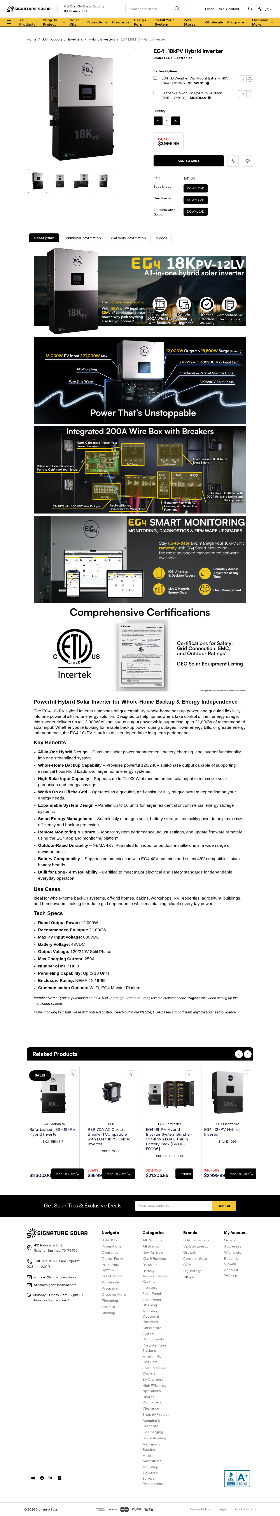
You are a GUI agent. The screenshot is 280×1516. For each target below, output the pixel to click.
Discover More (260, 22)
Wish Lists (232, 1252)
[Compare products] (258, 9)
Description (44, 238)
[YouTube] (33, 1479)
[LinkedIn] (51, 1479)
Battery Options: (166, 71)
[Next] (248, 1054)
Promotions (97, 22)
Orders (230, 1240)
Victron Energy (195, 1246)
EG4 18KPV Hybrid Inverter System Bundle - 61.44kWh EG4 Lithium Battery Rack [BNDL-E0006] (169, 1139)
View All (189, 1277)
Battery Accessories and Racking (155, 1276)
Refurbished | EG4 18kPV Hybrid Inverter (52, 1132)
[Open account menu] (268, 9)
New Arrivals (152, 1252)
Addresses (232, 1246)
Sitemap (108, 1313)
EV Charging (152, 1432)
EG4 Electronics (196, 1240)
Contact (232, 9)
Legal (222, 1509)
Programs (236, 22)
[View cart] (248, 9)
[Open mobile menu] (11, 22)
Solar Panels (152, 1293)
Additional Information (82, 238)
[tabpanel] (53, 1124)
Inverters (149, 1287)
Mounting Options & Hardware (150, 1316)
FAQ (220, 9)
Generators (151, 1327)
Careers (108, 1306)
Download (195, 188)
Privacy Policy (200, 1509)
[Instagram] (59, 1479)
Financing (110, 1300)
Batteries (149, 1264)
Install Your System (164, 22)
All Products (27, 22)
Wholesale (214, 22)
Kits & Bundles (154, 1258)
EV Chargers (152, 1379)
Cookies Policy (245, 1509)
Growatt (190, 1252)
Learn (209, 9)
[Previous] (239, 1054)
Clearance (121, 22)
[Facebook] (42, 1479)
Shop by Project (50, 22)
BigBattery (192, 1271)
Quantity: (160, 111)
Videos (161, 238)
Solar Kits (74, 22)
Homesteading (154, 1438)
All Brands (150, 1246)
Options (184, 1174)
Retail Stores (190, 22)
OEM (187, 1264)
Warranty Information (128, 238)
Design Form (140, 22)
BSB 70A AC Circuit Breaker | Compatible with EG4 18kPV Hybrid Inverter (109, 1136)
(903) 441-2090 (75, 11)
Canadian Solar (195, 1258)
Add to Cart (189, 161)
